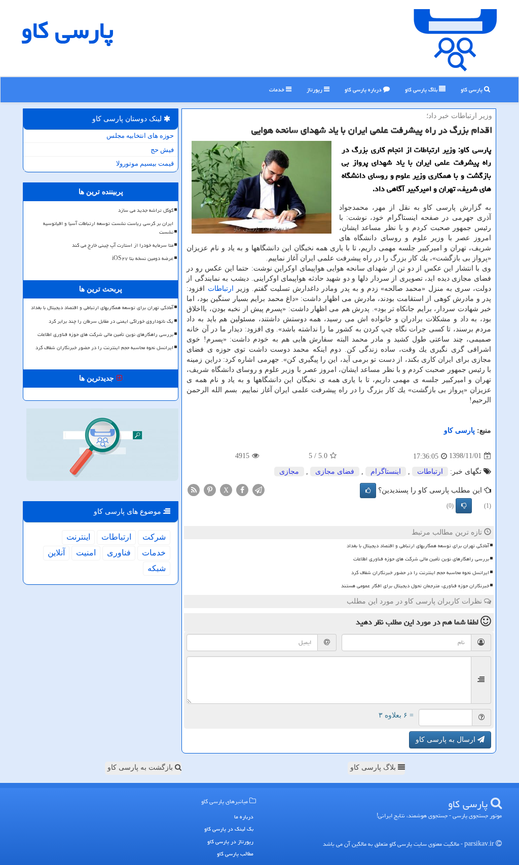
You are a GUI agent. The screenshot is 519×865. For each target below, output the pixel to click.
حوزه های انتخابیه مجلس (140, 135)
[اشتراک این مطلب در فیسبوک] (242, 489)
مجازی (289, 471)
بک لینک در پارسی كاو (228, 828)
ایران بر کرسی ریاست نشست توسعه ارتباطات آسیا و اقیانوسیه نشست (108, 227)
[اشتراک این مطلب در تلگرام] (258, 489)
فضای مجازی (334, 471)
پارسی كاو (67, 30)
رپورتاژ (315, 89)
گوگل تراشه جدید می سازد (145, 210)
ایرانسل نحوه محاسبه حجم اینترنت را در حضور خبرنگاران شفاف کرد (420, 573)
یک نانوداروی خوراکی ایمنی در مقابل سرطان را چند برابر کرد (111, 321)
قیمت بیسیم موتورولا (145, 163)
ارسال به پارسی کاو (446, 739)
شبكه (156, 568)
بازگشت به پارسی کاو (141, 767)
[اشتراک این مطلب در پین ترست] (210, 489)
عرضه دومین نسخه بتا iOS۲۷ (142, 258)
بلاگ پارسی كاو (422, 89)
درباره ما (243, 816)
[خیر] (464, 505)
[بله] (368, 490)
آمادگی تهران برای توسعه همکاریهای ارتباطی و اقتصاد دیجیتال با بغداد (418, 546)
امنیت (86, 552)
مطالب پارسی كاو (235, 853)
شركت (154, 537)
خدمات (277, 89)
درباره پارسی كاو (364, 89)
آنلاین (56, 552)
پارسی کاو (472, 89)
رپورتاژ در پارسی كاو (230, 841)
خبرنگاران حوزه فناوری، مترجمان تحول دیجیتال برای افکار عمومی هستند (415, 586)
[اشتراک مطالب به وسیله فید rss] (194, 489)
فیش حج (162, 150)
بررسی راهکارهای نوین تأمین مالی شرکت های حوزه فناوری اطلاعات (421, 559)
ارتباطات (221, 288)
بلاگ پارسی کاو (374, 767)
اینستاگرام (385, 471)
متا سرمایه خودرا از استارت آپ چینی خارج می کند (122, 245)
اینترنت (78, 537)
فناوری (119, 552)
